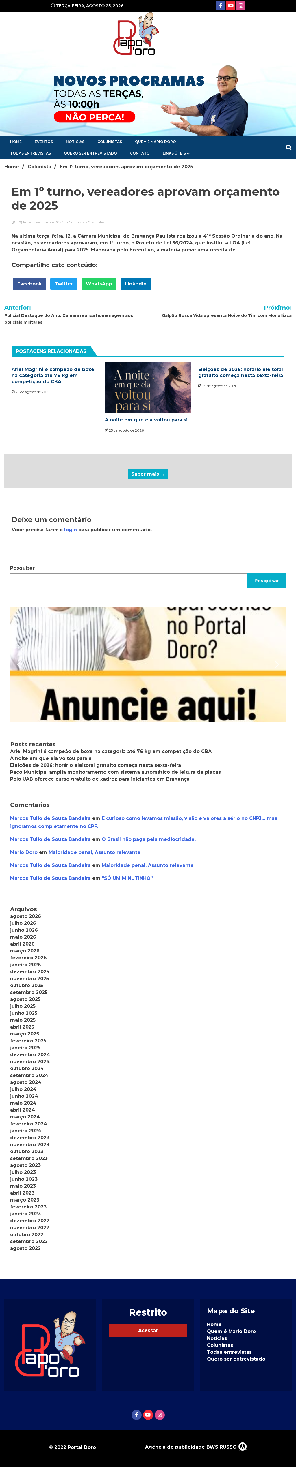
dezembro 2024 (30, 1054)
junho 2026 (24, 930)
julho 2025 (23, 1006)
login (70, 529)
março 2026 (25, 951)
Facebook (29, 284)
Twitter (64, 284)
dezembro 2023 (29, 1137)
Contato (140, 153)
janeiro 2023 (25, 1213)
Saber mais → (148, 474)
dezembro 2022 (29, 1220)
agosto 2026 (25, 916)
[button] (148, 664)
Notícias (75, 142)
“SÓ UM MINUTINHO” (127, 878)
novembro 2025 (29, 978)
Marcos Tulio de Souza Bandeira (50, 818)
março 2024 (25, 1117)
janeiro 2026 (25, 964)
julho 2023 (23, 1172)
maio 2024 (23, 1103)
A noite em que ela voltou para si (146, 420)
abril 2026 (22, 944)
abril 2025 (22, 1027)
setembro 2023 (29, 1158)
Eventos (44, 142)
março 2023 (24, 1200)
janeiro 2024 (25, 1130)
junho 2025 (23, 1013)
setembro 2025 (28, 992)
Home (16, 142)
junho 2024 (24, 1096)
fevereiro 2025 (28, 1041)
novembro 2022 (29, 1227)
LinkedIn (136, 284)
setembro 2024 (29, 1075)
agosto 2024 (25, 1082)
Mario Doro (24, 852)
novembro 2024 (30, 1061)
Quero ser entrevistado (90, 153)
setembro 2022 (29, 1241)
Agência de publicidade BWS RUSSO (191, 1447)
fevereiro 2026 (28, 958)
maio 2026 (23, 937)
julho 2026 (23, 923)
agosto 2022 (25, 1248)
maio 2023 (23, 1186)
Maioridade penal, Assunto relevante (94, 852)
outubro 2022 (26, 1234)
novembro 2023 (29, 1144)
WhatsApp (99, 284)
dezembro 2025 (29, 971)
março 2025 (24, 1034)
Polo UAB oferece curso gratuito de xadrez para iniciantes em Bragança (100, 779)
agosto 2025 (25, 999)
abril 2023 (22, 1193)
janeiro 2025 (25, 1047)
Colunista (77, 222)
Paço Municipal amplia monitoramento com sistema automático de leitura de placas (115, 772)
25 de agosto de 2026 (32, 392)
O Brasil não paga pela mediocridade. (149, 839)
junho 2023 (24, 1179)
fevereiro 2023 (28, 1207)
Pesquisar (22, 568)
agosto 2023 (25, 1165)
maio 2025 (23, 1020)
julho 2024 (23, 1089)
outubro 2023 (26, 1151)
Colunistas (109, 142)
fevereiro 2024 (28, 1124)
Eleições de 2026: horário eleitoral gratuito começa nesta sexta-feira (240, 372)
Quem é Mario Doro (155, 142)
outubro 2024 (27, 1068)
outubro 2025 (26, 985)
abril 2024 (22, 1110)
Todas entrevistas (30, 153)
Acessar (148, 1330)
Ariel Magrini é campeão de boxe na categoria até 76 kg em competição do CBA (53, 375)
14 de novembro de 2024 (43, 222)
